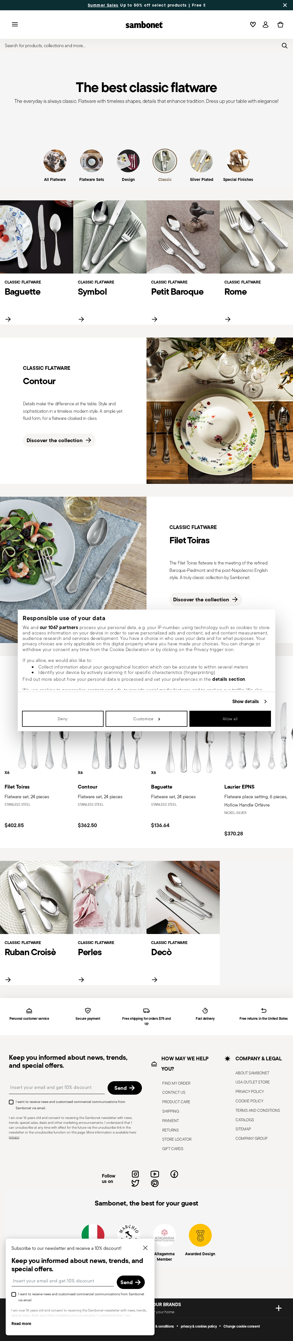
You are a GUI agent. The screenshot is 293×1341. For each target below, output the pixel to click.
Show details (245, 701)
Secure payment (88, 1018)
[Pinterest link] (154, 1183)
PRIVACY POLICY (249, 1092)
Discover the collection (55, 440)
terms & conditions (160, 1326)
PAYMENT (170, 1121)
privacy (14, 1137)
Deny (63, 719)
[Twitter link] (135, 1183)
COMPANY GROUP (251, 1139)
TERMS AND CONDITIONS (257, 1110)
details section (228, 678)
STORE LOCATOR (176, 1139)
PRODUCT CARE (176, 1102)
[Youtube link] (154, 1174)
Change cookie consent (241, 1326)
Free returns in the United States (263, 1018)
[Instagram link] (135, 1174)
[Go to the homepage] (144, 24)
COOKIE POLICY (249, 1101)
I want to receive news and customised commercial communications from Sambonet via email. (70, 1105)
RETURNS (170, 1130)
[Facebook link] (174, 1174)
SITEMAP (243, 1129)
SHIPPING (170, 1111)
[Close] (145, 1248)
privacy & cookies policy (199, 1326)
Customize (143, 719)
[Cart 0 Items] (279, 24)
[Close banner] (285, 5)
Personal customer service (29, 1018)
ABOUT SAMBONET (252, 1073)
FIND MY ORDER (176, 1083)
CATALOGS (244, 1120)
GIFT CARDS (172, 1149)
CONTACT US (173, 1092)
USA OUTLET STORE (252, 1082)
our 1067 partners (59, 627)
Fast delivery (205, 1018)
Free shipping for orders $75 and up (146, 1021)
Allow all (230, 719)
